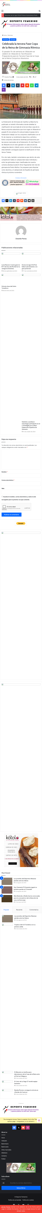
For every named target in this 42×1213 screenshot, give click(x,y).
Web (3, 488)
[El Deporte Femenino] (6, 4)
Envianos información (21, 178)
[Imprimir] (32, 200)
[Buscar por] (40, 10)
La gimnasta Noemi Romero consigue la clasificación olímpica (23, 15)
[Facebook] (4, 85)
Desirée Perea (8, 77)
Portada (13, 39)
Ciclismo (4, 1156)
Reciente (19, 910)
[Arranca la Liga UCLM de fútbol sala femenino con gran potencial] (31, 257)
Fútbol (3, 1159)
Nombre (5, 472)
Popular (6, 910)
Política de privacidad (14, 1200)
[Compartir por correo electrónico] (29, 200)
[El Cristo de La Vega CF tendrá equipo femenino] (7, 1084)
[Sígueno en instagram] (39, 1120)
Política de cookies (28, 1200)
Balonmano (4, 1144)
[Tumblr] (18, 85)
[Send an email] (13, 77)
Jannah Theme (5, 1207)
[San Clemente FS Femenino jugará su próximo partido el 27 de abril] (7, 890)
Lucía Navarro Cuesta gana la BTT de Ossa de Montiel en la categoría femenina (11, 266)
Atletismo (4, 1153)
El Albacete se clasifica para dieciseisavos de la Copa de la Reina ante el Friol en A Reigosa (27, 1074)
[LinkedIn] (13, 85)
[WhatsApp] (32, 85)
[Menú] (2, 10)
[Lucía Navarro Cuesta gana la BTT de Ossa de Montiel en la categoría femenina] (11, 257)
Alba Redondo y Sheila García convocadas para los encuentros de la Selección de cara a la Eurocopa (27, 898)
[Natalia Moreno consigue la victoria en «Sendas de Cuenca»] (7, 1092)
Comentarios (33, 910)
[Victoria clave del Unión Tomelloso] (11, 279)
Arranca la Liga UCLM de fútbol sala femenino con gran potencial (29, 266)
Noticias (10, 35)
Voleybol (4, 1141)
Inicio (5, 35)
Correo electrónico (8, 480)
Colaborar (21, 1103)
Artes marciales (6, 1150)
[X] (8, 85)
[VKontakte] (25, 200)
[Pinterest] (22, 85)
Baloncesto (4, 1147)
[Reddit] (27, 85)
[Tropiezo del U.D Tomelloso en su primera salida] (7, 997)
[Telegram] (36, 85)
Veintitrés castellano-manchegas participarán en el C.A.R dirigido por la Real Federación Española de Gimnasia (31, 425)
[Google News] (21, 193)
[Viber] (4, 90)
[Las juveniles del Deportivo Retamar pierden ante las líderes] (7, 881)
